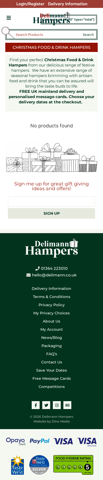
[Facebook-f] (36, 405)
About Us (51, 321)
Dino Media (61, 421)
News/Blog (51, 337)
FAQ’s (51, 354)
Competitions (52, 386)
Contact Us (51, 362)
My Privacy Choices (51, 313)
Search (88, 34)
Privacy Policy (52, 305)
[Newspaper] (67, 405)
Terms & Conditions (51, 296)
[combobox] (46, 35)
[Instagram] (57, 405)
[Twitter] (46, 405)
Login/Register (30, 3)
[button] (8, 17)
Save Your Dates (51, 370)
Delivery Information (67, 3)
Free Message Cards (51, 378)
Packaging (51, 345)
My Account (51, 329)
